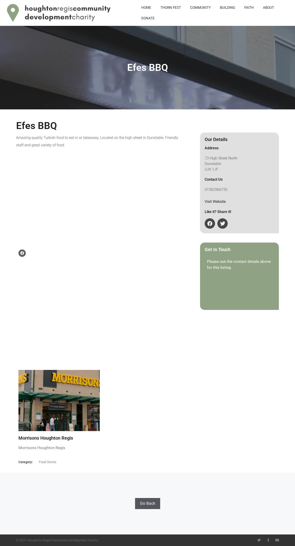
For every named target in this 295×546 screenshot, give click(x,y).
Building (227, 8)
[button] (210, 223)
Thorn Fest (170, 8)
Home (146, 8)
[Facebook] (22, 253)
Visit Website (215, 201)
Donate (148, 18)
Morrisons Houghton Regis (45, 438)
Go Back (147, 503)
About (268, 8)
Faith (249, 8)
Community (200, 8)
